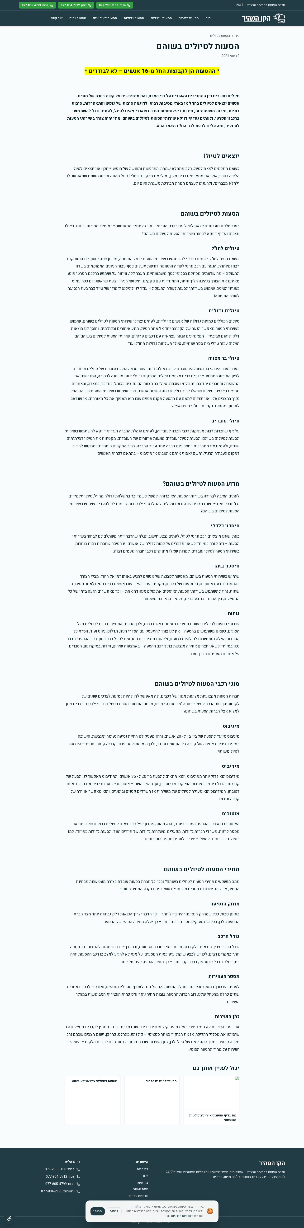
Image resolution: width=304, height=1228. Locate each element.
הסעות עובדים (161, 18)
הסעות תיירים (189, 18)
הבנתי (97, 1211)
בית (208, 18)
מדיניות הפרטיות (181, 1216)
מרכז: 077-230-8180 (112, 5)
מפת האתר (140, 1189)
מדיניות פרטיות (138, 1195)
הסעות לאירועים (105, 18)
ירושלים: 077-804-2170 (58, 1191)
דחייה (114, 1211)
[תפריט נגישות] (9, 1218)
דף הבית (142, 1169)
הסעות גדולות (134, 18)
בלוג (145, 1175)
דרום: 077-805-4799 (35, 5)
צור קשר (56, 18)
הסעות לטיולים (220, 35)
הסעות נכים (77, 18)
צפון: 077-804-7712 (74, 5)
